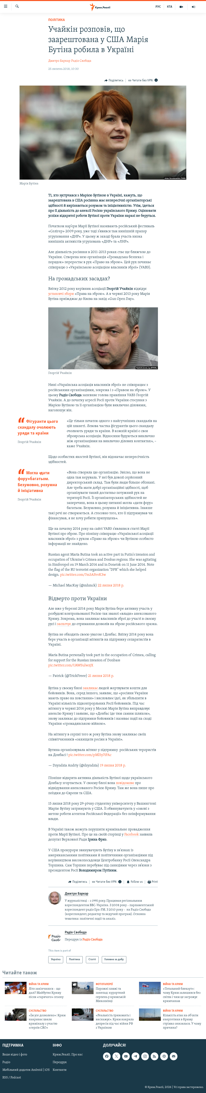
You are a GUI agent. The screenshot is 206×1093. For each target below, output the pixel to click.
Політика (56, 20)
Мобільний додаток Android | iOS (26, 1070)
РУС (158, 6)
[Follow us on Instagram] (145, 1056)
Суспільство (37, 1010)
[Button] (113, 80)
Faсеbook (131, 835)
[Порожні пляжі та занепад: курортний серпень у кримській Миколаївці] (83, 988)
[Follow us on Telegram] (135, 1056)
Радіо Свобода (81, 61)
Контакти (60, 1070)
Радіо (6, 1062)
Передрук (60, 1062)
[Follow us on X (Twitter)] (116, 1056)
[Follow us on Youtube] (126, 1056)
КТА (169, 6)
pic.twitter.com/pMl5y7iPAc (89, 755)
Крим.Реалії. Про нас (68, 1054)
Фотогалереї (104, 984)
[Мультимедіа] (181, 7)
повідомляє (125, 783)
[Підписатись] (173, 1056)
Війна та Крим (39, 984)
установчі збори (61, 294)
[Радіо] (193, 7)
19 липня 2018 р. (113, 765)
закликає (90, 688)
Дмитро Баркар (59, 61)
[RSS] (154, 1056)
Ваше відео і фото (14, 1054)
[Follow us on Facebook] (107, 1056)
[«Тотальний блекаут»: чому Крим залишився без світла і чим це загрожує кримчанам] (150, 988)
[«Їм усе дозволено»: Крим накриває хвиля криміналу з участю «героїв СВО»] (16, 1014)
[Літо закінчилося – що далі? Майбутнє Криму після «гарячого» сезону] (16, 988)
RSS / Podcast (11, 1077)
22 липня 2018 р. (111, 585)
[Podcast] (164, 1056)
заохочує (64, 624)
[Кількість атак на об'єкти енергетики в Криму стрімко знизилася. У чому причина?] (150, 1014)
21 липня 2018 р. (101, 676)
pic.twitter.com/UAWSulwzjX (70, 665)
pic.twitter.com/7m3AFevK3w (83, 575)
